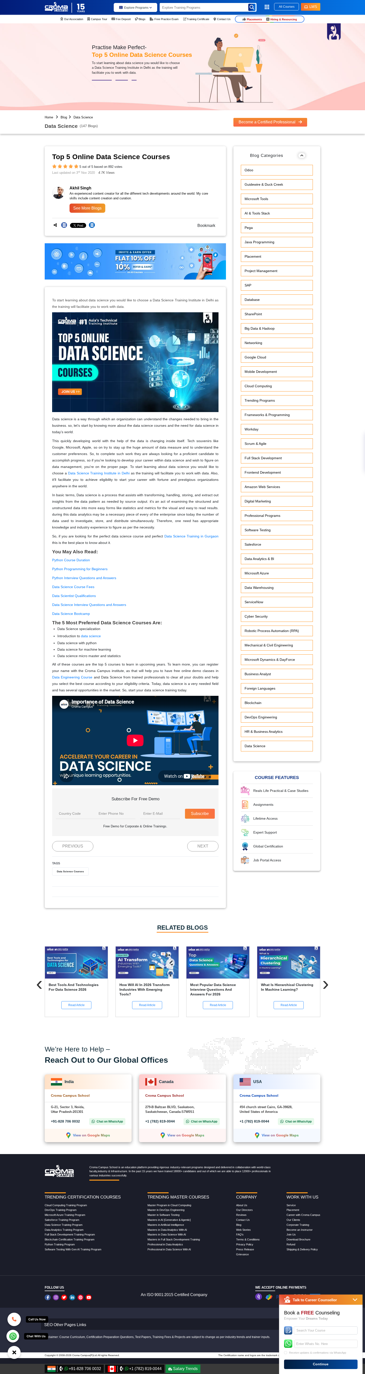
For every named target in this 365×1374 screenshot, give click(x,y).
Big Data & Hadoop (260, 329)
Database (252, 300)
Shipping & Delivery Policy (302, 1249)
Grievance (242, 1254)
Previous (72, 846)
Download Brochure (298, 1239)
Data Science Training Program (63, 1224)
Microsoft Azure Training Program (65, 1214)
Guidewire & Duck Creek (264, 185)
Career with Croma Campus (303, 1214)
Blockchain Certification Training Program (69, 1239)
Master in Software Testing (163, 1214)
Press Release (245, 1249)
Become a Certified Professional (267, 122)
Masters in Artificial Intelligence (165, 1224)
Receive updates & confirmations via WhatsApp (317, 1352)
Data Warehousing (259, 588)
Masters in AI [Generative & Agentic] (169, 1219)
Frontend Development (263, 473)
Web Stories (243, 1229)
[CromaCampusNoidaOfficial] (48, 1297)
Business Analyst (258, 674)
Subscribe (200, 813)
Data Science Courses (70, 871)
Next (202, 846)
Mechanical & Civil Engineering (269, 645)
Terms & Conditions (248, 1239)
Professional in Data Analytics (165, 1244)
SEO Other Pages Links (65, 1325)
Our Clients (293, 1219)
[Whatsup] (12, 1335)
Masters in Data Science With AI (166, 1234)
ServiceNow (254, 602)
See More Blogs (87, 208)
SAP (248, 285)
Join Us (291, 1234)
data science (91, 636)
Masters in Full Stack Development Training (173, 1239)
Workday (251, 429)
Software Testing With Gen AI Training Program (73, 1249)
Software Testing (258, 530)
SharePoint (253, 314)
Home (49, 117)
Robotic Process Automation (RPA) (272, 631)
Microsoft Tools (256, 199)
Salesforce (253, 545)
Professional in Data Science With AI (169, 1249)
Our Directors (244, 1209)
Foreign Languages (260, 689)
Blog (64, 117)
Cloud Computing (258, 386)
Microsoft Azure (257, 573)
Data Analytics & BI (259, 559)
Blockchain (253, 703)
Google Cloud (255, 357)
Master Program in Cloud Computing (169, 1205)
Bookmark (204, 225)
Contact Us (243, 1219)
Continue (320, 1364)
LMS (313, 6)
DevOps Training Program (60, 1209)
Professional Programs (262, 516)
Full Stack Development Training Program (70, 1234)
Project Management (261, 271)
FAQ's (240, 1234)
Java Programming (259, 242)
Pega (249, 228)
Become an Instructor (300, 1229)
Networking (253, 343)
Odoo (249, 170)
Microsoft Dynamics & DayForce (270, 660)
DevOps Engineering (261, 717)
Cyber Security (256, 617)
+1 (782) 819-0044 (160, 1121)
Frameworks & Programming (267, 415)
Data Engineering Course (72, 677)
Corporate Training (298, 1224)
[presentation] (39, 983)
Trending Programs (260, 401)
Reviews (241, 1214)
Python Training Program (60, 1244)
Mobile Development (261, 372)
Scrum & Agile (255, 444)
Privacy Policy (244, 1244)
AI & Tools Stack (257, 213)
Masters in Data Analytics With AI (167, 1229)
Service (291, 1205)
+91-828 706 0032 (65, 1121)
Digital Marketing (258, 501)
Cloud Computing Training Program (66, 1205)
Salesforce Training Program (62, 1219)
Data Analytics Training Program (64, 1229)
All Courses (286, 6)
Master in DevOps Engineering (165, 1209)
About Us (241, 1205)
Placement (253, 257)
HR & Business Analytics (264, 732)
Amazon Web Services (262, 487)
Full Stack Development (263, 458)
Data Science (83, 117)
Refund (291, 1244)
